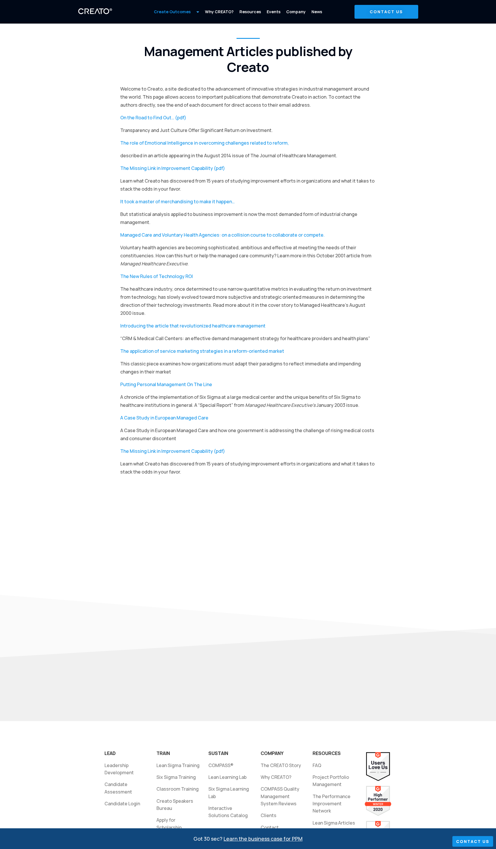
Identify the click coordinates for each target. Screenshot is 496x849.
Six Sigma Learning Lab (229, 792)
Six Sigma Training (176, 777)
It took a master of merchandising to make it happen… (177, 201)
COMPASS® (220, 765)
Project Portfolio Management (331, 780)
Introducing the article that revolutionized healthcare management (193, 326)
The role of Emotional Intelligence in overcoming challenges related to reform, (204, 143)
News (316, 11)
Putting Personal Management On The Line (166, 384)
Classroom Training (177, 789)
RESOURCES (327, 753)
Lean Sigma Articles (334, 823)
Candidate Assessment (118, 788)
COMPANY (272, 753)
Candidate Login (122, 803)
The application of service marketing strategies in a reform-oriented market (202, 351)
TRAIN (163, 753)
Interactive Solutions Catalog (228, 812)
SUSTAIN (218, 753)
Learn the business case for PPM (263, 838)
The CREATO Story (281, 765)
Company (296, 11)
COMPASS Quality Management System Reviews (280, 796)
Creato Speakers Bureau (174, 804)
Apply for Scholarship (169, 823)
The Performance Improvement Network (332, 803)
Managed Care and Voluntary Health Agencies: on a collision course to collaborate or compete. (222, 235)
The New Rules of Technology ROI (156, 276)
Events (273, 11)
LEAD (110, 753)
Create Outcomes (172, 11)
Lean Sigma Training (177, 765)
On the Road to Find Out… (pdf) (153, 117)
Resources (250, 11)
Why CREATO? (219, 11)
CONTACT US (386, 11)
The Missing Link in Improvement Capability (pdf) (172, 168)
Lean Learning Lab (227, 777)
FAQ (317, 765)
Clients (268, 815)
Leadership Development (119, 769)
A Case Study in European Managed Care (164, 418)
